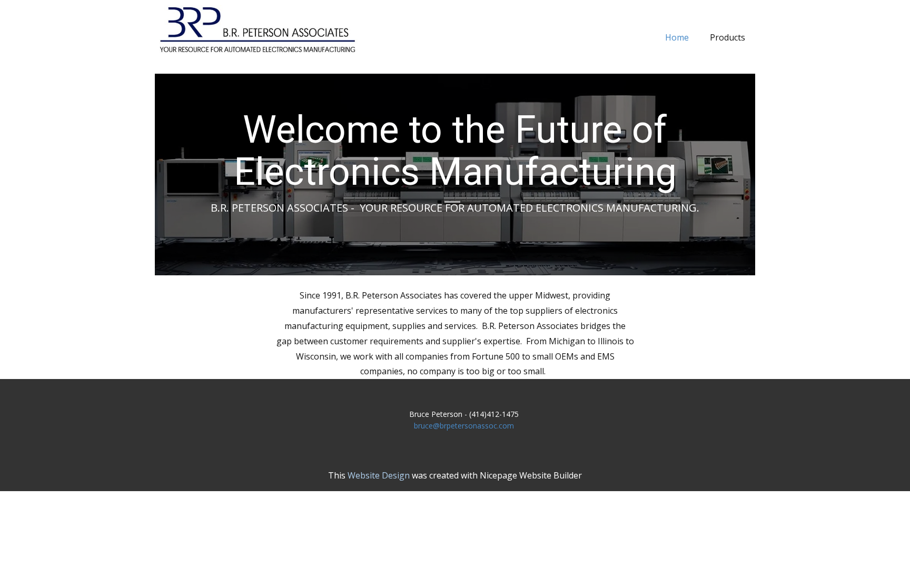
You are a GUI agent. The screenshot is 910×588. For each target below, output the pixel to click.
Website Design (379, 475)
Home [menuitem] (677, 37)
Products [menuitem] (727, 37)
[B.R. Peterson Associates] (258, 29)
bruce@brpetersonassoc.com (464, 426)
